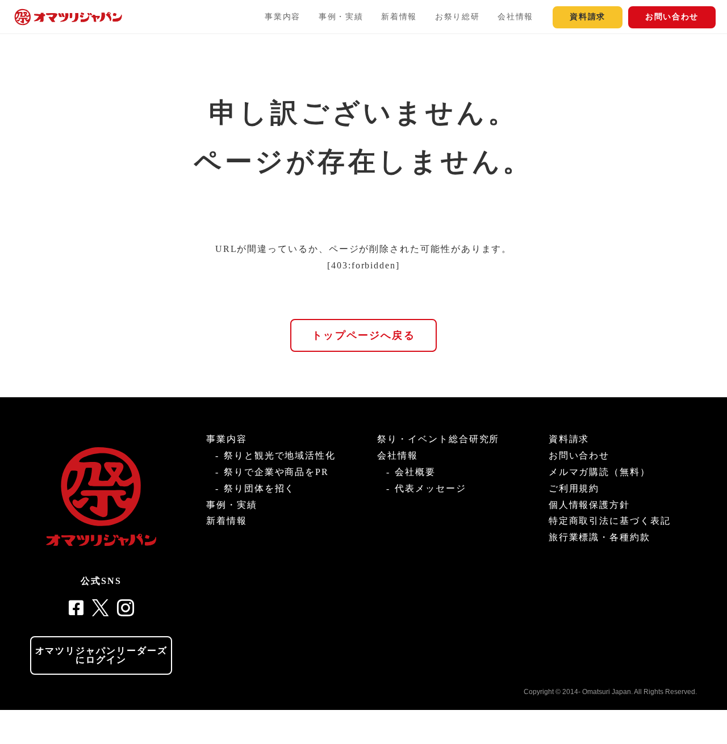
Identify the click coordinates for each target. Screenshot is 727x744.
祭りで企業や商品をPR (276, 472)
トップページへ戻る (363, 335)
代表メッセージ (430, 488)
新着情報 (399, 16)
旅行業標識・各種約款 (599, 537)
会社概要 (415, 472)
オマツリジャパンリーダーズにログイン (101, 655)
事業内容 (282, 16)
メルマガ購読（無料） (599, 472)
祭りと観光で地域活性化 (280, 455)
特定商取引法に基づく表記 (610, 521)
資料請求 (587, 16)
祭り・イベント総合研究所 (438, 439)
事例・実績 (341, 16)
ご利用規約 (574, 488)
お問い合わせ (672, 16)
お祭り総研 (457, 16)
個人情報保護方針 (589, 505)
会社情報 (515, 16)
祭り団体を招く (259, 488)
